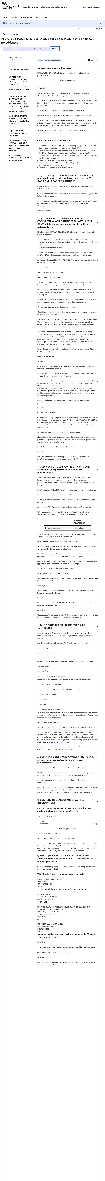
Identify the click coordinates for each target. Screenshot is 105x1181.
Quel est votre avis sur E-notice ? (18, 23)
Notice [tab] (55, 49)
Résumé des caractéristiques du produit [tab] (32, 49)
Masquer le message (101, 23)
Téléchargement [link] (26, 17)
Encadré (12, 65)
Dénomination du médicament (16, 58)
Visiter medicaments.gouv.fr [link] (91, 7)
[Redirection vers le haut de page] (72, 68)
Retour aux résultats (11, 34)
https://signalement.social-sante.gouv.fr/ (54, 742)
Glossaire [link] (14, 17)
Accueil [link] (5, 17)
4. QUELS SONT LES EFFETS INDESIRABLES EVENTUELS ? (18, 133)
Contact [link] (38, 17)
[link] (44, 7)
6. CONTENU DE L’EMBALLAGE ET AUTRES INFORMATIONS (19, 157)
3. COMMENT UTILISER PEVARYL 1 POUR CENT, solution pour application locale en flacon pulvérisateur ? (19, 121)
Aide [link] (45, 17)
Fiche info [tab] (8, 49)
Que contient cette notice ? (19, 70)
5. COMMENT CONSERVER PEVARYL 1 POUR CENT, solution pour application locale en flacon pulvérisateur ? (19, 145)
